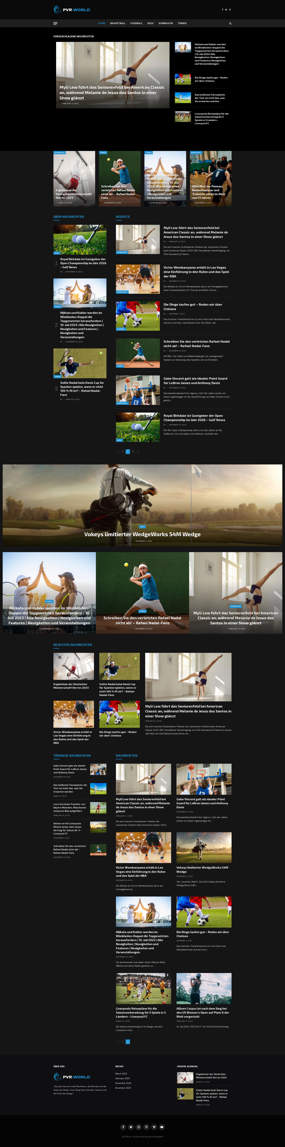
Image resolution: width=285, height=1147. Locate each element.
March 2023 (121, 1073)
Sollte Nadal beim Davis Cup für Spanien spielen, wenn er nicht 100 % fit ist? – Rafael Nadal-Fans (82, 389)
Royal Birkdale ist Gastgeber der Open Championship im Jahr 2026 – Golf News (83, 263)
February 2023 (122, 1078)
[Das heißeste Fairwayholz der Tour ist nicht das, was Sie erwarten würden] (183, 97)
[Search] (230, 23)
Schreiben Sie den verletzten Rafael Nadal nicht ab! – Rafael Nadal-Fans (118, 191)
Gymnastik (166, 23)
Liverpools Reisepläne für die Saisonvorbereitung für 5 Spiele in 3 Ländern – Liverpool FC (212, 118)
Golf (150, 23)
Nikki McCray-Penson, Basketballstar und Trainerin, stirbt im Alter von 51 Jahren (208, 191)
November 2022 (123, 1088)
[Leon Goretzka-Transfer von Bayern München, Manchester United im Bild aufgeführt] (98, 807)
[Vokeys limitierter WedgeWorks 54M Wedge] (142, 505)
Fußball (136, 23)
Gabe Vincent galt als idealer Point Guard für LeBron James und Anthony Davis (195, 380)
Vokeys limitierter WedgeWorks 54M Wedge (142, 534)
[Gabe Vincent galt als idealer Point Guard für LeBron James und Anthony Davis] (138, 390)
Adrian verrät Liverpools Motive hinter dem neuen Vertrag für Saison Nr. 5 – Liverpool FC (67, 828)
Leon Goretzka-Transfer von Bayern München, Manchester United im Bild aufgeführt (69, 807)
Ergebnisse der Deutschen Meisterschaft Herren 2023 (74, 193)
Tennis (182, 23)
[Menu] (55, 23)
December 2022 (123, 1083)
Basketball (118, 23)
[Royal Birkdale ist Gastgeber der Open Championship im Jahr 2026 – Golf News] (79, 240)
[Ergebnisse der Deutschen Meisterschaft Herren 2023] (74, 179)
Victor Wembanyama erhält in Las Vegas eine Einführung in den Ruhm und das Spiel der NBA (196, 271)
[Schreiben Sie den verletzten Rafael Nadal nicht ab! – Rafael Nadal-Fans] (120, 179)
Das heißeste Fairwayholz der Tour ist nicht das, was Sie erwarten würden (210, 98)
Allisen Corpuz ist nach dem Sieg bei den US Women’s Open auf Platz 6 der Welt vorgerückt (202, 1012)
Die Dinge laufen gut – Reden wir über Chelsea (211, 79)
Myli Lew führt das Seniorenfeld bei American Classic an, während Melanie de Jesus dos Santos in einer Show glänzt (112, 92)
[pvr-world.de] (72, 9)
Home (102, 23)
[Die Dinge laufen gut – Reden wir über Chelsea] (183, 79)
